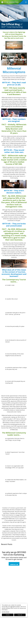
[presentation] (4, 45)
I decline (8, 615)
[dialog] (14, 610)
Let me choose (5, 612)
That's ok (20, 615)
